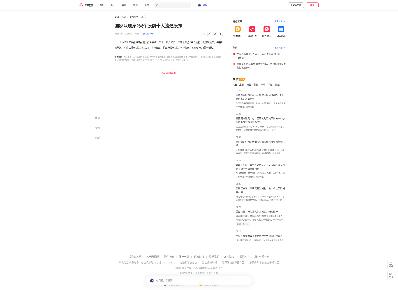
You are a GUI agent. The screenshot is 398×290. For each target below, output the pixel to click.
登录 (312, 5)
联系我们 (214, 257)
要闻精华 (134, 16)
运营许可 (199, 257)
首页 (117, 16)
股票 (124, 16)
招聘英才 (244, 257)
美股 (124, 5)
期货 (135, 5)
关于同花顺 (152, 257)
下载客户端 (295, 5)
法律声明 (184, 257)
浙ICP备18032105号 (206, 273)
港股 (112, 5)
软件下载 (169, 257)
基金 (146, 5)
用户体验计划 (261, 257)
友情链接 (229, 257)
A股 (102, 5)
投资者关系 (135, 257)
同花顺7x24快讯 (147, 34)
